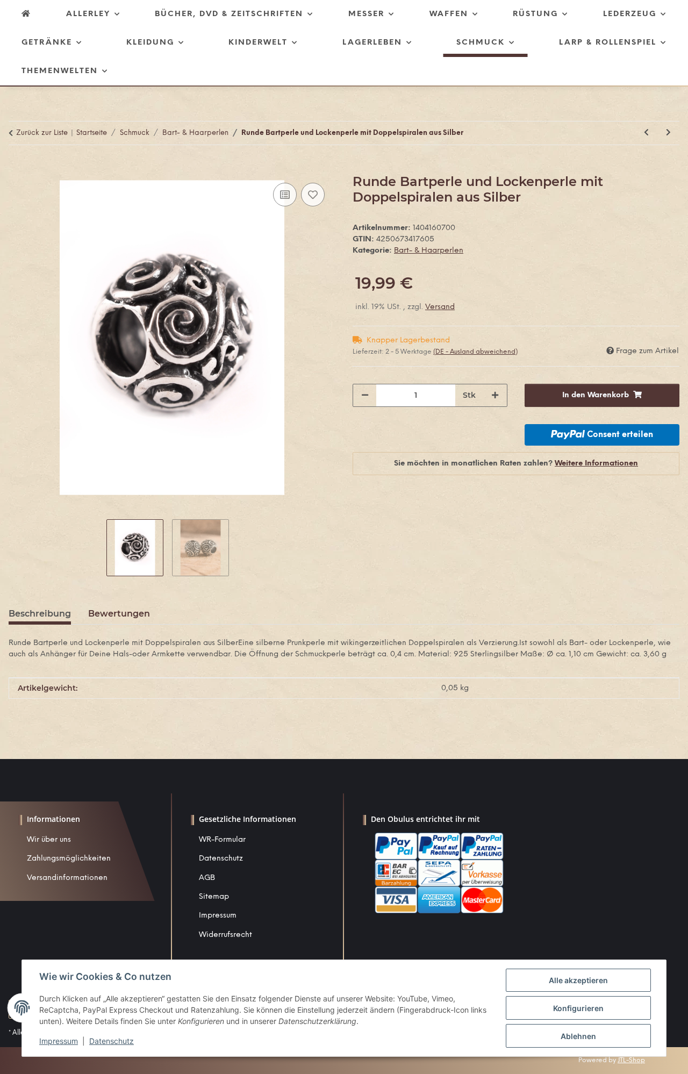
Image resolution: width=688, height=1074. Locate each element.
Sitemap (214, 897)
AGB (207, 878)
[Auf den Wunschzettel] (313, 194)
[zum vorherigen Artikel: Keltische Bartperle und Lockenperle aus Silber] (646, 133)
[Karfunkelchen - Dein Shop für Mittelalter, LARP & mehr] (26, 14)
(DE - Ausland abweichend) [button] (475, 351)
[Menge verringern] (365, 395)
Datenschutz (221, 859)
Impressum (217, 916)
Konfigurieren (578, 1008)
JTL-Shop (631, 1060)
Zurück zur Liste (42, 133)
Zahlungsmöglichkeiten (69, 859)
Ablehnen (578, 1036)
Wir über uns (49, 840)
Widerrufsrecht (225, 935)
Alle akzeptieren (578, 980)
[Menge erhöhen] (495, 395)
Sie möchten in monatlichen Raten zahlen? (516, 464)
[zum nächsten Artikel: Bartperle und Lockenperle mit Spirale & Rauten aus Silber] (668, 133)
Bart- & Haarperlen (428, 251)
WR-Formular (222, 840)
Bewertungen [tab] (119, 613)
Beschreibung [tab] (40, 613)
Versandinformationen (67, 878)
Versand (440, 307)
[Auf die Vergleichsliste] (285, 194)
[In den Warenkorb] (17, 168)
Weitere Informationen (596, 464)
